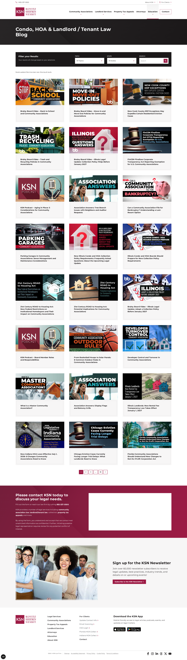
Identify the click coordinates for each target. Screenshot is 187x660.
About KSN (149, 2)
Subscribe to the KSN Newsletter (128, 582)
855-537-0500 (63, 504)
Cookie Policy (101, 653)
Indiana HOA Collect (88, 635)
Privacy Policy (91, 653)
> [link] (105, 472)
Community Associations (59, 620)
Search (142, 56)
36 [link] (100, 472)
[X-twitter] (165, 653)
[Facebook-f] (148, 653)
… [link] (95, 472)
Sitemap (66, 653)
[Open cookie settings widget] (3, 656)
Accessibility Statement (78, 653)
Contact (83, 639)
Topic (77, 56)
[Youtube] (169, 653)
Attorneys (52, 632)
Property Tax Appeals (57, 624)
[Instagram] (152, 653)
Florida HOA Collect (87, 632)
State (109, 56)
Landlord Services (55, 628)
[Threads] (161, 653)
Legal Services (54, 616)
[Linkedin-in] (156, 653)
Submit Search (166, 61)
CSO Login (83, 628)
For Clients (165, 2)
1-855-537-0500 (23, 2)
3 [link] (90, 472)
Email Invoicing (86, 624)
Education (52, 636)
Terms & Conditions (112, 653)
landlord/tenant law (39, 512)
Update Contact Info (88, 620)
